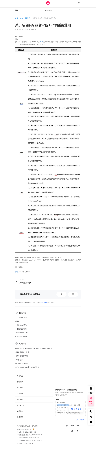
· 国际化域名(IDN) (21, 333)
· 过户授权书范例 (21, 356)
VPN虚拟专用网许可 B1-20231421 (28, 438)
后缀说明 (27, 18)
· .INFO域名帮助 (21, 325)
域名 (21, 18)
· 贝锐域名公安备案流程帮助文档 (27, 367)
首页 (16, 18)
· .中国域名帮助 (21, 329)
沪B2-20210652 (36, 435)
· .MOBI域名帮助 (21, 336)
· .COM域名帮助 (21, 318)
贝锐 (16, 272)
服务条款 (27, 426)
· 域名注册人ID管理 (22, 352)
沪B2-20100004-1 (28, 443)
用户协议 (20, 426)
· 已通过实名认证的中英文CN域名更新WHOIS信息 (33, 348)
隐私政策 (34, 426)
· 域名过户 (19, 360)
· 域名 (17, 321)
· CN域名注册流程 (21, 363)
